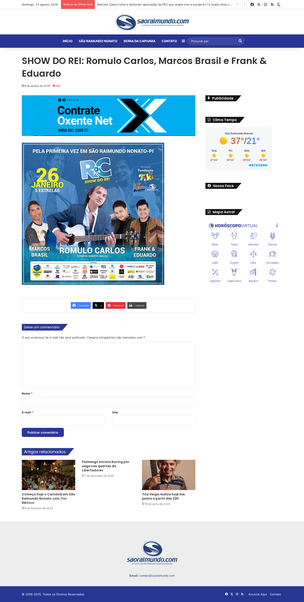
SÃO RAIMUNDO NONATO (98, 41)
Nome (27, 393)
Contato (275, 594)
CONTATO (169, 41)
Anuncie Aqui (257, 594)
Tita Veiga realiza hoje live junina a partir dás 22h (163, 496)
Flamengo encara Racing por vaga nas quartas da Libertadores (105, 466)
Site (115, 412)
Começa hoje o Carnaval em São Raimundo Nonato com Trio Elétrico (48, 498)
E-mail (27, 412)
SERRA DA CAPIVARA (139, 41)
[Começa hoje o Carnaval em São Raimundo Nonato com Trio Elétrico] (48, 475)
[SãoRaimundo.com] (152, 22)
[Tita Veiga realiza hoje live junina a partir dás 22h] (168, 475)
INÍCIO (68, 41)
